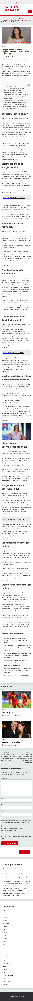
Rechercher (26, 852)
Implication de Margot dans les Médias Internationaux (15, 97)
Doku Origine (7, 713)
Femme (5, 938)
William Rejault (12, 8)
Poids (4, 972)
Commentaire (5, 778)
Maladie (5, 957)
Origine (4, 47)
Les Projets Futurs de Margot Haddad (15, 106)
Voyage (5, 984)
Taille (4, 978)
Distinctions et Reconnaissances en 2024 (15, 100)
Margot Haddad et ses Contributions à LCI (16, 94)
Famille (5, 935)
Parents (5, 969)
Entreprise (6, 929)
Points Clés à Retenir (10, 108)
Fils (4, 944)
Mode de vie (6, 963)
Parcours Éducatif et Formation (12, 90)
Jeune (4, 951)
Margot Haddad (6, 118)
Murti (17, 715)
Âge (4, 914)
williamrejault (17, 57)
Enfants (5, 926)
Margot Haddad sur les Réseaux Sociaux (15, 102)
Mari (4, 960)
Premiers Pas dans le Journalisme (13, 92)
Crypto (5, 917)
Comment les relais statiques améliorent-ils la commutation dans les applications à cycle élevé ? (16, 883)
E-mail (3, 805)
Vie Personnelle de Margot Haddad (14, 104)
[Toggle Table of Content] (28, 84)
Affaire (5, 911)
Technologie (6, 981)
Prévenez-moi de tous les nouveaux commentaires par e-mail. (12, 829)
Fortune (5, 948)
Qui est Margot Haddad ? (11, 86)
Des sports (6, 923)
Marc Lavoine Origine (11, 742)
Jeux (4, 954)
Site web (4, 812)
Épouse (5, 932)
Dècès (5, 920)
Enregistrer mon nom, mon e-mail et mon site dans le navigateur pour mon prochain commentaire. (16, 821)
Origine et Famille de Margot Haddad (14, 88)
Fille (4, 941)
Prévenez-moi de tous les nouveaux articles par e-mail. (16, 837)
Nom (3, 798)
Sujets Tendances (8, 975)
